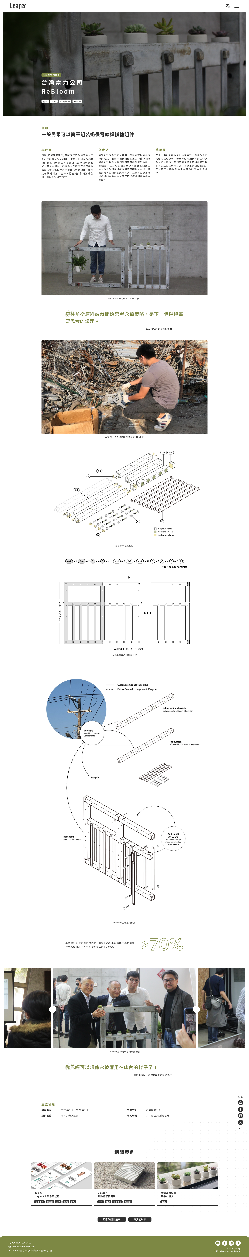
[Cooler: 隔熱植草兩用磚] (124, 1184)
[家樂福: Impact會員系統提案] (61, 1184)
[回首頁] (18, 6)
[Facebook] (240, 1109)
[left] (52, 1009)
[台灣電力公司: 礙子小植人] (187, 1184)
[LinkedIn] (240, 1115)
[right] (196, 1009)
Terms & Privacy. (233, 1248)
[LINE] (240, 1102)
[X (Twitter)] (240, 1122)
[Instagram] (231, 1243)
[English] (228, 6)
